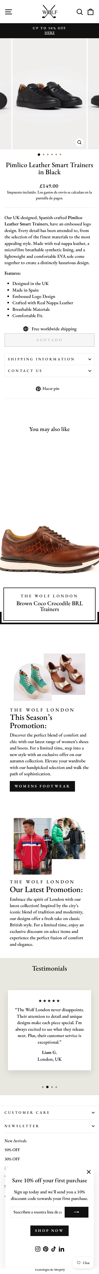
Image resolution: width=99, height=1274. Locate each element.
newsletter (22, 1125)
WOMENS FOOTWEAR (42, 786)
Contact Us (25, 370)
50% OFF (12, 1149)
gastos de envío (55, 192)
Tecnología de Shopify (49, 1269)
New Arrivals (15, 1141)
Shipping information (41, 359)
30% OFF (12, 1159)
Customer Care (27, 1112)
